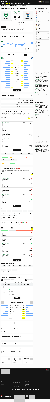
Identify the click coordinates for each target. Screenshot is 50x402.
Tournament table (12, 29)
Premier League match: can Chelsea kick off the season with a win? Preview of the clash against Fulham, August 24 (42, 150)
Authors (39, 378)
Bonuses (24, 3)
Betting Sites (29, 3)
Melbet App (2, 380)
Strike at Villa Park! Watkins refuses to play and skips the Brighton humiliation (41, 98)
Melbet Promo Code (16, 383)
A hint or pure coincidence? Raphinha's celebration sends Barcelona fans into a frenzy (41, 58)
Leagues (11, 3)
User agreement (29, 389)
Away (31, 280)
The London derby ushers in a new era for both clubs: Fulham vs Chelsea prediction (42, 146)
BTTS (9, 280)
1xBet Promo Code (15, 379)
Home (28, 280)
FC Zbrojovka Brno (28, 18)
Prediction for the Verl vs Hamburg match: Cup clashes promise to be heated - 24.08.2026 (42, 121)
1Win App (2, 378)
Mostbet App (2, 381)
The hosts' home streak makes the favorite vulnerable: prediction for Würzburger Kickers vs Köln (42, 116)
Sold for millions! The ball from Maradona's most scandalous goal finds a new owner (42, 73)
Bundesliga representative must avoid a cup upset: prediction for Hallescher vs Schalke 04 (41, 137)
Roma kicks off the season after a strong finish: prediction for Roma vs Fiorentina (41, 142)
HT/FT (12, 280)
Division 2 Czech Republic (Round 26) (17, 12)
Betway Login (27, 385)
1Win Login (26, 380)
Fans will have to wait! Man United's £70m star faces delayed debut (42, 68)
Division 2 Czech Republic (12, 5)
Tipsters (39, 380)
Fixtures (16, 361)
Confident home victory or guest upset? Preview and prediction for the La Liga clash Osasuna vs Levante (41, 132)
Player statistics (20, 29)
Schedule (25, 361)
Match (25, 54)
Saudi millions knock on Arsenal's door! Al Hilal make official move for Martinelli (42, 90)
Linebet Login (27, 381)
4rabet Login (27, 384)
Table (13, 361)
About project (14, 389)
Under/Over (5, 280)
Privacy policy (23, 389)
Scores (7, 3)
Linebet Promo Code (16, 385)
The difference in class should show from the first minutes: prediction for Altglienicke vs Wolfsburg (42, 111)
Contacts (18, 389)
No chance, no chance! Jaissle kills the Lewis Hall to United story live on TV (41, 94)
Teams (15, 3)
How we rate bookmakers (36, 389)
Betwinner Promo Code (16, 382)
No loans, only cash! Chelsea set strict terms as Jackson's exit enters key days (42, 86)
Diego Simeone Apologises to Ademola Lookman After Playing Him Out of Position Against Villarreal (42, 64)
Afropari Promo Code (16, 386)
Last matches (4, 29)
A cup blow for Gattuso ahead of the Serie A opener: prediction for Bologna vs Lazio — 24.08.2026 (42, 127)
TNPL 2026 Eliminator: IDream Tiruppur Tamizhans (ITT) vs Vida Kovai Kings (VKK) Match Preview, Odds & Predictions (42, 106)
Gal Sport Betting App (4, 385)
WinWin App (2, 384)
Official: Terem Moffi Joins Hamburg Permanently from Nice (41, 77)
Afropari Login (27, 378)
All (2, 280)
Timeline (12, 95)
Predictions (3, 3)
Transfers (19, 3)
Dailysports (2, 5)
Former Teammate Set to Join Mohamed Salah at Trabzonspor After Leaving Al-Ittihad (41, 81)
